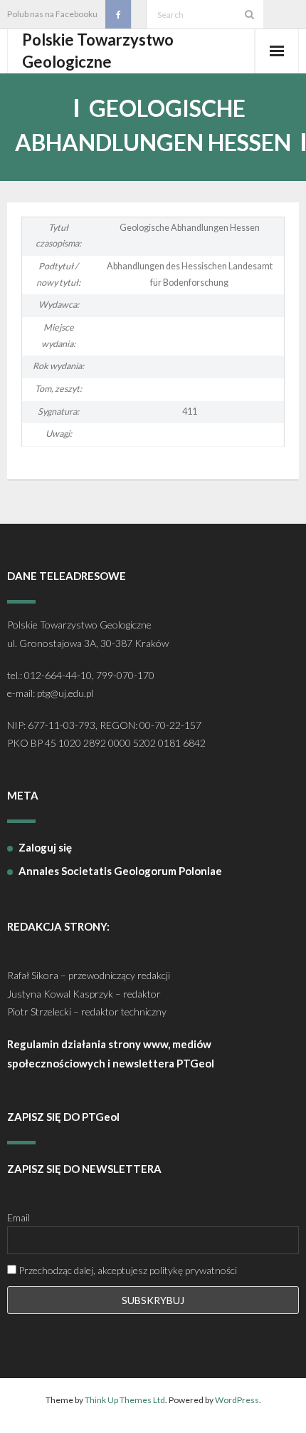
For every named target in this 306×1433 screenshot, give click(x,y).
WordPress (237, 1400)
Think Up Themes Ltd (125, 1400)
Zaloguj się (45, 847)
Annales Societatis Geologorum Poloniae (120, 870)
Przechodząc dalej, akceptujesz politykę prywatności (126, 1270)
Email (18, 1217)
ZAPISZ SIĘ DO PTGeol (63, 1116)
